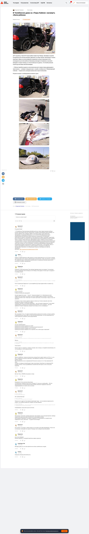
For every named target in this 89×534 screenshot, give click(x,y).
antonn (19, 254)
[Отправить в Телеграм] (3, 180)
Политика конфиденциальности (76, 217)
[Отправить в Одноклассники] (3, 177)
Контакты (49, 2)
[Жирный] (16, 221)
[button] (70, 2)
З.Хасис (19, 451)
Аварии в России (16, 19)
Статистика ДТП (34, 2)
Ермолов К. (20, 226)
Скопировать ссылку (20, 202)
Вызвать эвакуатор (79, 213)
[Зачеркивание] (18, 221)
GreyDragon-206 (21, 443)
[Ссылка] (21, 221)
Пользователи (24, 2)
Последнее (16, 2)
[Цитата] (19, 221)
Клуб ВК (43, 2)
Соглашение (72, 216)
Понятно (64, 531)
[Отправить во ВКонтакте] (3, 173)
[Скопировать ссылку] (3, 183)
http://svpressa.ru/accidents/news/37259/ (29, 249)
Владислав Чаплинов (19, 10)
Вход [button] (80, 2)
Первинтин (20, 266)
